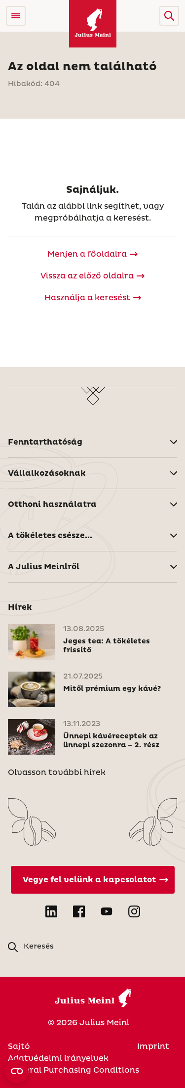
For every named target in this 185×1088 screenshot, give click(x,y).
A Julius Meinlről (43, 567)
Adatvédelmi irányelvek (58, 1058)
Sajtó (19, 1046)
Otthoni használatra (52, 504)
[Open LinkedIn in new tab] (51, 911)
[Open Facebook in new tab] (79, 911)
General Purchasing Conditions (73, 1070)
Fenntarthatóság (45, 442)
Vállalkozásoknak (47, 473)
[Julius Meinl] (92, 23)
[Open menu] (16, 16)
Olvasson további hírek (57, 772)
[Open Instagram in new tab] (134, 911)
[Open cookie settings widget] (17, 1071)
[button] (169, 16)
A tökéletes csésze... (50, 536)
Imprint (153, 1046)
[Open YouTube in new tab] (106, 911)
